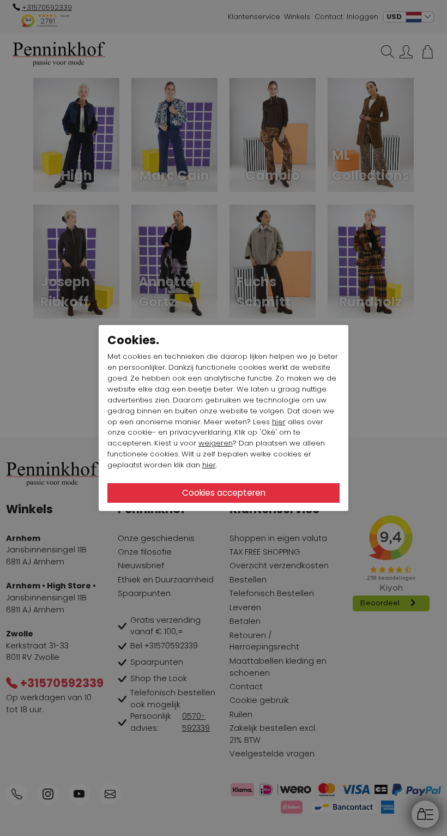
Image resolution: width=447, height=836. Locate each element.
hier (279, 422)
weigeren (215, 443)
